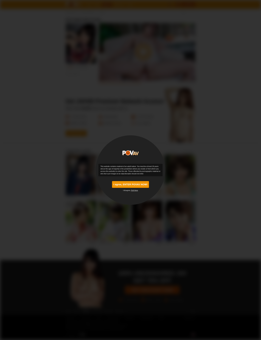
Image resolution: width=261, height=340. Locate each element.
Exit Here (134, 190)
